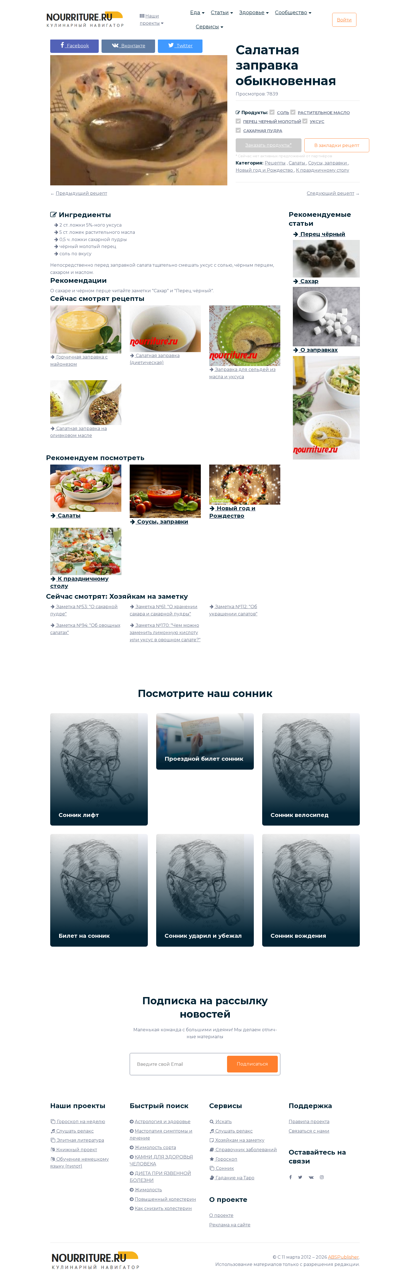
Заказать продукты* (268, 145)
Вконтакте (132, 45)
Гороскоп (225, 1159)
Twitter (183, 45)
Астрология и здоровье (162, 1121)
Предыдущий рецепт (81, 193)
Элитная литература (80, 1140)
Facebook (77, 45)
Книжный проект (76, 1149)
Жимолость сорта (155, 1147)
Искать (223, 1121)
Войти (344, 20)
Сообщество (291, 12)
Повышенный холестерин (165, 1199)
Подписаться (252, 1064)
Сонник (224, 1168)
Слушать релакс (74, 1131)
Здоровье (251, 12)
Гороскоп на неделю (80, 1121)
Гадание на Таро (234, 1177)
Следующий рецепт (330, 193)
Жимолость (148, 1189)
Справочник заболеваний (245, 1149)
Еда (195, 12)
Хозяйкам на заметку (239, 1140)
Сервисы (207, 27)
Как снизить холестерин (163, 1208)
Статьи (220, 12)
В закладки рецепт (336, 145)
